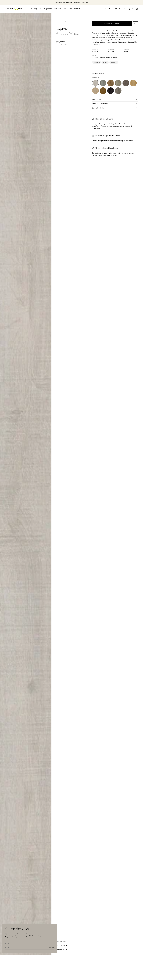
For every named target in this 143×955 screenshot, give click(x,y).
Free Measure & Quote (113, 9)
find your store (61, 949)
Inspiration (48, 9)
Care (64, 9)
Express (69, 21)
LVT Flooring (63, 21)
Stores (70, 9)
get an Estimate (61, 945)
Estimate (77, 9)
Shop (41, 9)
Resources (57, 9)
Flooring (34, 9)
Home (57, 21)
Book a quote (61, 942)
